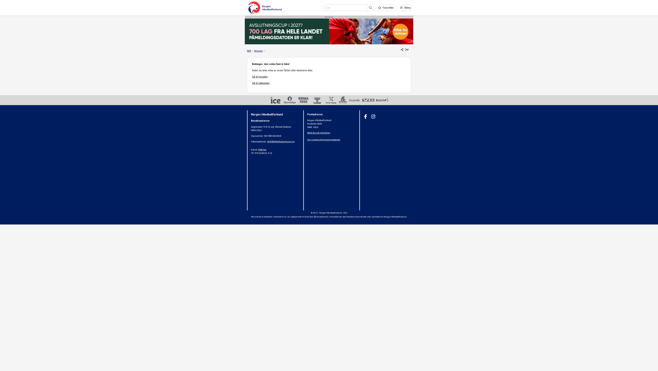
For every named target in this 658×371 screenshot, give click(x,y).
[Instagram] (373, 116)
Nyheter (258, 51)
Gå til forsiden (260, 76)
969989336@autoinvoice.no (281, 141)
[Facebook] (365, 116)
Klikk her (262, 149)
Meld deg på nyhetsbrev (318, 133)
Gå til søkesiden (261, 83)
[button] (370, 7)
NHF (249, 51)
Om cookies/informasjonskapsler (323, 139)
